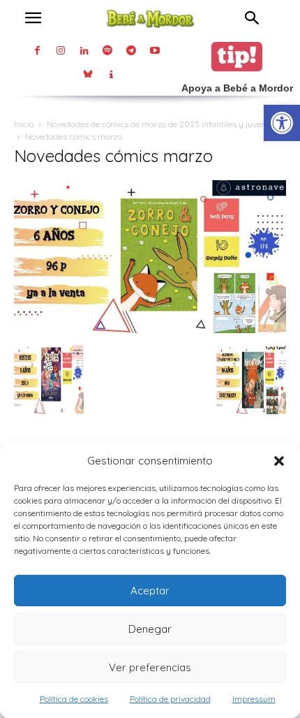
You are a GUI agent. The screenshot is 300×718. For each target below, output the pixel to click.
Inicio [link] (23, 124)
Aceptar (150, 590)
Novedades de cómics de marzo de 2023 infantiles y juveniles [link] (162, 124)
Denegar (150, 629)
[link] (282, 123)
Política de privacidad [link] (170, 699)
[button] (279, 461)
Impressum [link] (254, 699)
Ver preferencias (150, 667)
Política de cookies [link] (74, 699)
